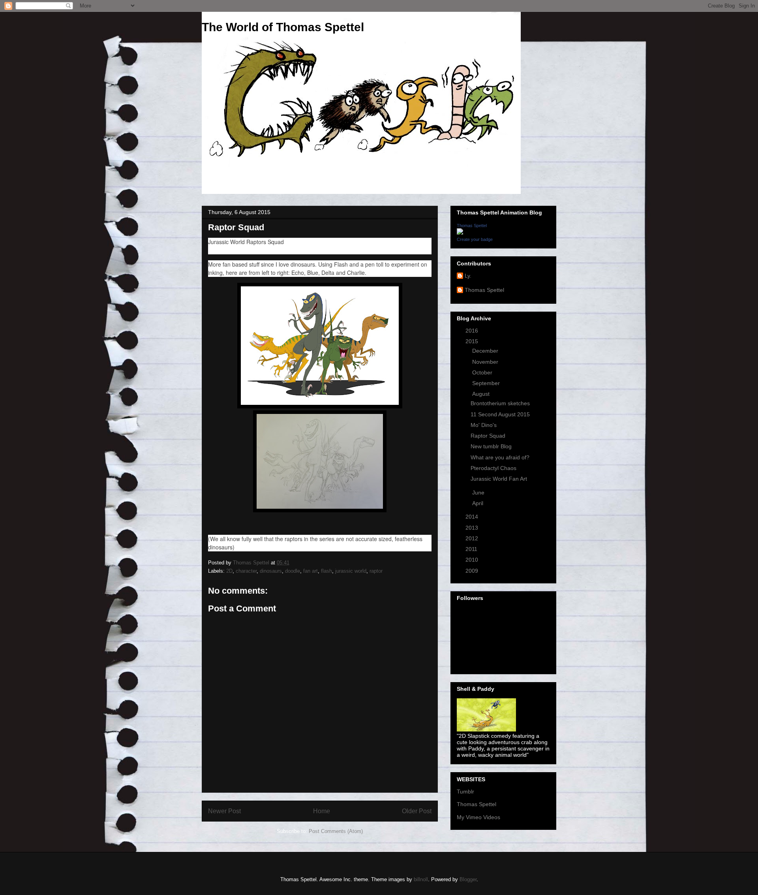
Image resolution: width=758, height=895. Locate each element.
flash (326, 571)
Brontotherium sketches (500, 403)
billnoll (421, 879)
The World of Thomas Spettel (283, 27)
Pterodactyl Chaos (493, 468)
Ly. (468, 276)
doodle (292, 571)
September (486, 383)
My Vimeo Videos (478, 817)
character (246, 571)
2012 (472, 538)
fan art (310, 571)
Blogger (468, 879)
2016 (472, 330)
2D (229, 571)
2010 (472, 560)
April (478, 503)
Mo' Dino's (484, 425)
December (486, 351)
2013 (472, 528)
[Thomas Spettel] (460, 232)
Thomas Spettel (472, 225)
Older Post (417, 811)
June (479, 492)
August (481, 394)
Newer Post (224, 811)
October (483, 372)
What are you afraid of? (500, 457)
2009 (472, 571)
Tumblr (465, 791)
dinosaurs (271, 571)
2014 (472, 516)
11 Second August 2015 (500, 414)
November (486, 362)
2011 (472, 549)
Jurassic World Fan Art (499, 479)
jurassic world (350, 571)
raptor (376, 571)
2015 (472, 341)
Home (321, 811)
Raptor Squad (488, 435)
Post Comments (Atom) (336, 831)
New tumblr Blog (491, 446)
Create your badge (475, 239)
